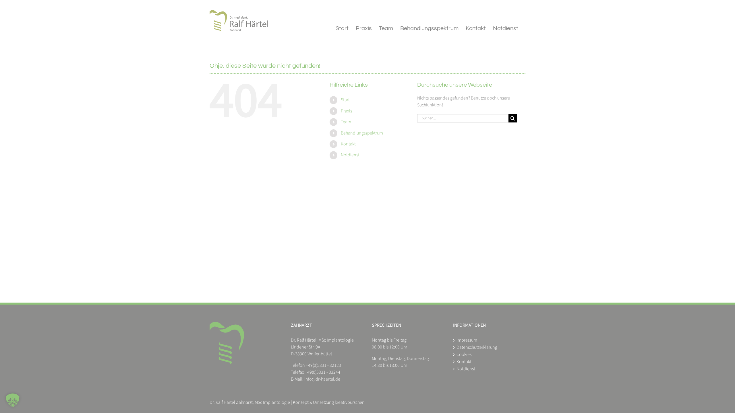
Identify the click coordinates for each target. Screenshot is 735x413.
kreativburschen (350, 402)
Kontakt (348, 144)
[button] (12, 400)
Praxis (346, 111)
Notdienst (350, 155)
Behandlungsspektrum (362, 133)
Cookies (464, 354)
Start (345, 100)
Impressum (467, 340)
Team (346, 122)
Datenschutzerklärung (477, 347)
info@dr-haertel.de (322, 379)
